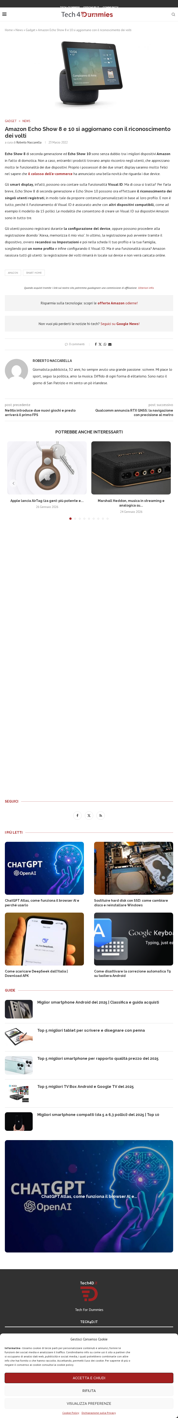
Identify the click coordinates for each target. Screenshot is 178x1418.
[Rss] (95, 14)
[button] (13, 483)
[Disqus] (89, 592)
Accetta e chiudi (89, 1378)
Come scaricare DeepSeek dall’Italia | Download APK (36, 973)
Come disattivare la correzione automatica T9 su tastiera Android (132, 973)
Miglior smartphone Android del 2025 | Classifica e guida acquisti (98, 1002)
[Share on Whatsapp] (105, 344)
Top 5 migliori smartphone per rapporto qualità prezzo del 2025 (98, 1058)
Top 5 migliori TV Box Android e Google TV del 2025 (85, 1086)
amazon (13, 272)
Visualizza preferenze (89, 1404)
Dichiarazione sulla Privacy (99, 1413)
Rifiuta (89, 1391)
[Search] (173, 14)
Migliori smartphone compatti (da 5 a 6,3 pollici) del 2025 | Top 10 (98, 1114)
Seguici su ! (120, 323)
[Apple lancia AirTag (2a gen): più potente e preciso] (47, 467)
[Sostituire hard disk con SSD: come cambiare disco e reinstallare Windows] (133, 868)
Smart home (34, 272)
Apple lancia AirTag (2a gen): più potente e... (47, 501)
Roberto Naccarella (28, 142)
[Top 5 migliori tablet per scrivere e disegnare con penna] (19, 1037)
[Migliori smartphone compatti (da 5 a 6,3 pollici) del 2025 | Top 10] (19, 1121)
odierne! (118, 303)
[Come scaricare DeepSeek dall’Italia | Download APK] (44, 939)
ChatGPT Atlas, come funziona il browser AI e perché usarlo (42, 903)
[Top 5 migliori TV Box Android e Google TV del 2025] (19, 1093)
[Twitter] (89, 14)
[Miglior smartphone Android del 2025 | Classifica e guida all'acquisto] (19, 1009)
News (19, 30)
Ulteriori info (146, 287)
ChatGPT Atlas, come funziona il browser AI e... (89, 1196)
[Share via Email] (109, 344)
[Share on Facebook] (96, 344)
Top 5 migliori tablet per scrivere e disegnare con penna (91, 1030)
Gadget (30, 30)
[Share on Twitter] (100, 344)
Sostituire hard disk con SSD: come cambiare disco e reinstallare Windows (131, 903)
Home (9, 30)
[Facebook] (83, 14)
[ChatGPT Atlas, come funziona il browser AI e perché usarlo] (44, 868)
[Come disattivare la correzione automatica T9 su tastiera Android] (133, 939)
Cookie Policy (70, 1413)
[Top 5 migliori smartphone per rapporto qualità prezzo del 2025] (19, 1065)
